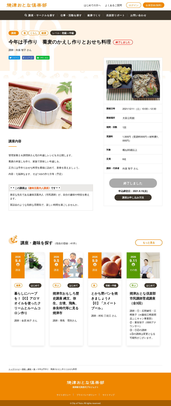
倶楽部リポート (115, 15)
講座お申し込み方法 (133, 197)
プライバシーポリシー (87, 394)
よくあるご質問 (113, 5)
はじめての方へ (92, 5)
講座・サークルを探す (41, 15)
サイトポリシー (64, 394)
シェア (27, 57)
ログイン (133, 5)
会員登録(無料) (154, 5)
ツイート (15, 57)
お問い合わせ (138, 15)
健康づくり (94, 15)
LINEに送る (44, 57)
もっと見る (149, 242)
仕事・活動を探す (71, 15)
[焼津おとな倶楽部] (27, 6)
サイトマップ (108, 394)
